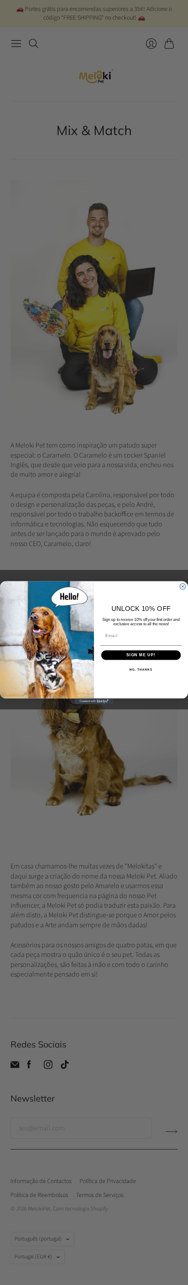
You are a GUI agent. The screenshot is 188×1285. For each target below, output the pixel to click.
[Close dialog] (182, 586)
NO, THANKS (140, 669)
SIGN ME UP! (141, 655)
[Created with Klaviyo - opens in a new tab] (94, 701)
